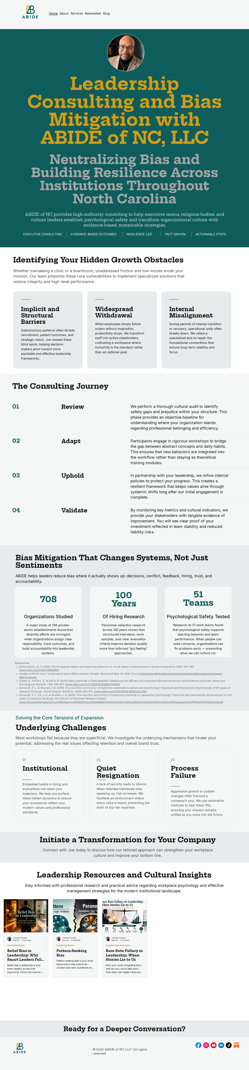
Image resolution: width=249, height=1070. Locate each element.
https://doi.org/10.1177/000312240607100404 (92, 684)
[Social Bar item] (198, 1045)
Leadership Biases (16, 945)
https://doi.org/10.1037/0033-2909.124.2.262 (120, 691)
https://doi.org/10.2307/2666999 (39, 670)
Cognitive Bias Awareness (118, 945)
